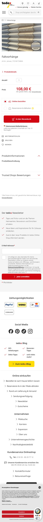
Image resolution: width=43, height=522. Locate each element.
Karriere (23, 424)
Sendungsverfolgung (22, 396)
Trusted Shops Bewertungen (16, 175)
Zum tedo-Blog (23, 364)
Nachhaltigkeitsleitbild (23, 444)
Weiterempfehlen (12, 136)
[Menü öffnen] (4, 12)
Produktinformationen (13, 155)
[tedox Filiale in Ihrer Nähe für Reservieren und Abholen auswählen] (22, 3)
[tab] (21, 101)
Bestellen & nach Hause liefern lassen (23, 381)
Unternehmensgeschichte (23, 439)
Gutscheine (23, 406)
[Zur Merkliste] (28, 3)
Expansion (22, 429)
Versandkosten (36, 92)
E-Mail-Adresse (8, 245)
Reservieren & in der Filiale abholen (23, 386)
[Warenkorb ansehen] (39, 3)
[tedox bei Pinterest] (17, 331)
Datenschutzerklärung (16, 267)
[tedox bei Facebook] (11, 331)
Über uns (23, 434)
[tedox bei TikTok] (24, 331)
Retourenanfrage (23, 476)
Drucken (8, 140)
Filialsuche (22, 419)
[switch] (38, 518)
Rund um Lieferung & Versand (22, 391)
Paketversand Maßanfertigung (16, 126)
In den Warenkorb (23, 119)
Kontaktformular (22, 471)
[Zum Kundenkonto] (33, 3)
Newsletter (23, 401)
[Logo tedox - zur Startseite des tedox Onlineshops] (8, 5)
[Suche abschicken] (38, 12)
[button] (21, 37)
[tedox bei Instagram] (30, 331)
